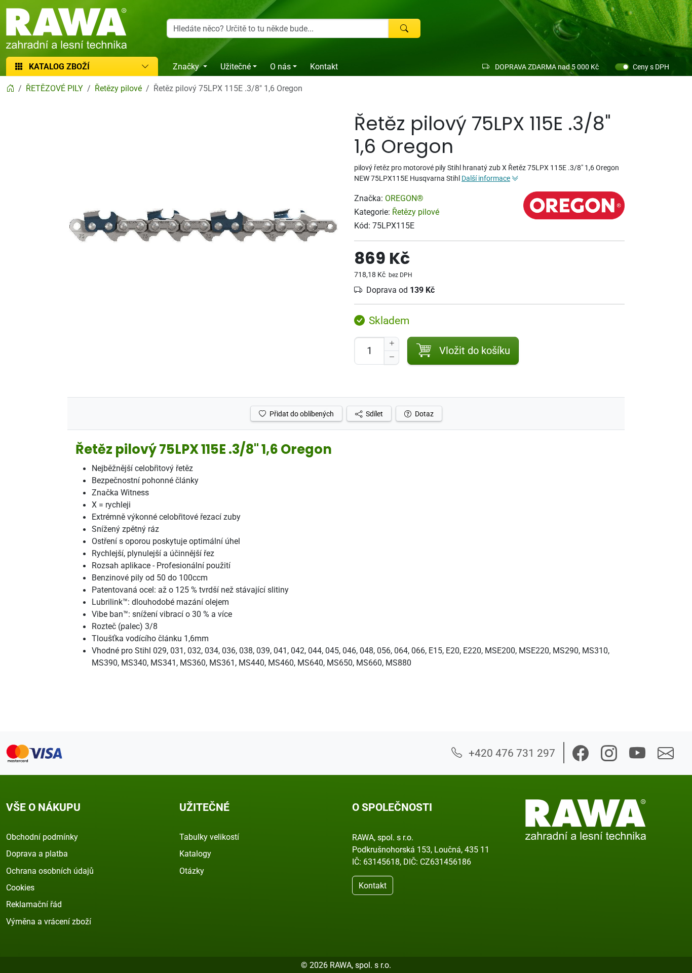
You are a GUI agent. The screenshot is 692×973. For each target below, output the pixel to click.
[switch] (622, 66)
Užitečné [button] (235, 66)
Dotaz (423, 413)
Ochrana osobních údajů (50, 871)
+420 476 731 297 (510, 752)
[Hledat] (404, 28)
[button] (580, 753)
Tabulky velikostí (209, 837)
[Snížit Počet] (391, 358)
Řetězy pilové (415, 212)
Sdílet (373, 413)
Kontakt (324, 66)
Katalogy (195, 853)
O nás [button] (280, 66)
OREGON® (404, 198)
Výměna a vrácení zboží (48, 921)
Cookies (20, 887)
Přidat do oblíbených (301, 413)
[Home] (10, 88)
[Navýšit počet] (391, 344)
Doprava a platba (37, 853)
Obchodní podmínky (42, 837)
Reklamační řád (34, 904)
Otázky (191, 871)
